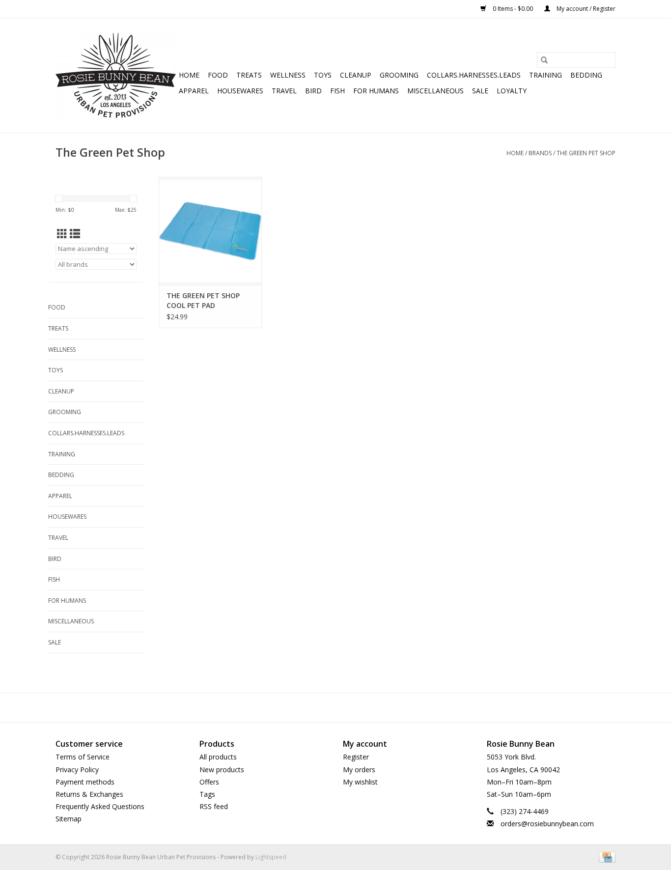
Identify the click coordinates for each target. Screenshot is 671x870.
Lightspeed (270, 857)
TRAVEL (284, 90)
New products (221, 769)
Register (356, 756)
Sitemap (69, 818)
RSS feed (213, 806)
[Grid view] (62, 234)
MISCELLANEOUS (435, 90)
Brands (540, 153)
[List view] (75, 234)
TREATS (249, 75)
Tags (207, 794)
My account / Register (585, 8)
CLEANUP (355, 75)
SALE (480, 90)
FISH (337, 90)
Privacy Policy (77, 769)
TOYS (323, 75)
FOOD (218, 75)
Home (189, 75)
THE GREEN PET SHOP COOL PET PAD (203, 300)
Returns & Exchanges (89, 794)
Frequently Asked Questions (100, 806)
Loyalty (512, 90)
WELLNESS (288, 75)
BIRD (313, 90)
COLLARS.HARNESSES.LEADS (474, 75)
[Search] (544, 60)
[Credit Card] (605, 857)
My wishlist (360, 781)
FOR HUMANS (376, 90)
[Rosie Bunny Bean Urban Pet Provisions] (116, 75)
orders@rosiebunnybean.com (547, 823)
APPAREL (194, 90)
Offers (209, 781)
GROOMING (399, 75)
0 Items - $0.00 (512, 8)
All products (218, 756)
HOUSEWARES (240, 90)
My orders (359, 769)
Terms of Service (83, 756)
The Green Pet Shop (586, 153)
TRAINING (545, 75)
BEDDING (586, 75)
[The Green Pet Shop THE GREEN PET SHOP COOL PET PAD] (210, 231)
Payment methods (85, 781)
